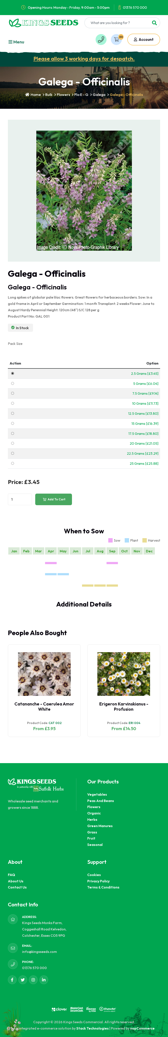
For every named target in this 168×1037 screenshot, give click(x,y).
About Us (15, 881)
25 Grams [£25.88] (144, 463)
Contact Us (17, 887)
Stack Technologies (92, 1028)
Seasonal (95, 844)
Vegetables (97, 794)
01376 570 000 (135, 7)
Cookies (94, 875)
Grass (92, 832)
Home (35, 94)
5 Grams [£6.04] (145, 383)
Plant (134, 540)
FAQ (11, 875)
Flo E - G (81, 94)
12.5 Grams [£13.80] (143, 413)
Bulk (48, 94)
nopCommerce (142, 1028)
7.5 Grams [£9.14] (145, 393)
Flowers (63, 94)
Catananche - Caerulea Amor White (44, 706)
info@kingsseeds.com (39, 951)
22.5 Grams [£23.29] (142, 453)
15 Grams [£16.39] (144, 423)
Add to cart (56, 499)
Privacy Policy (98, 881)
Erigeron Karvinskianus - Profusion (123, 706)
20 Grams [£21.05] (144, 443)
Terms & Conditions (103, 887)
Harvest (154, 540)
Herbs (92, 819)
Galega (99, 94)
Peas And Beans (100, 800)
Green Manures (100, 826)
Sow (117, 540)
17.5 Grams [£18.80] (143, 433)
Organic (94, 813)
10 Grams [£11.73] (145, 403)
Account (146, 39)
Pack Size (15, 343)
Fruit (91, 838)
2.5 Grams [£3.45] (144, 373)
